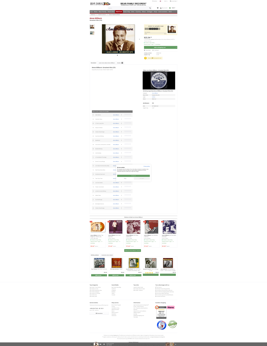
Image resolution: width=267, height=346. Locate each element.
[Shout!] (116, 263)
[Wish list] (157, 8)
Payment (135, 309)
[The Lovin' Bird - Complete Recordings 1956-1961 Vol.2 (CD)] (133, 263)
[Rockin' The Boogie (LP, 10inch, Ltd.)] (98, 227)
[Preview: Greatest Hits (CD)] (92, 26)
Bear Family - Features (138, 290)
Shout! (116, 269)
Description (93, 63)
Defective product (115, 309)
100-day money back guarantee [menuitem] (163, 288)
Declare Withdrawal (133, 342)
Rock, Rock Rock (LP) (114, 236)
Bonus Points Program (116, 305)
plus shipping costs (152, 39)
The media (136, 317)
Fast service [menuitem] (159, 287)
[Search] (150, 8)
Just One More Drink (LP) (169, 236)
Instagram (114, 290)
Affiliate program (137, 312)
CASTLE (153, 97)
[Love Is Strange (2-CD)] (151, 263)
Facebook (114, 288)
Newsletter (114, 314)
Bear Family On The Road (95, 293)
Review (120, 63)
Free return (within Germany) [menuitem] (163, 293)
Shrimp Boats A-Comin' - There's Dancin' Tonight (167, 269)
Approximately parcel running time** (141, 305)
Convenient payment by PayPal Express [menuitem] (165, 294)
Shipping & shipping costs (139, 315)
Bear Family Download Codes (96, 290)
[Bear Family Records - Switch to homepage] (100, 3)
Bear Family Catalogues (94, 291)
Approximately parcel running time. (158, 337)
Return (113, 311)
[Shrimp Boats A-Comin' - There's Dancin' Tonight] (168, 263)
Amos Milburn (96, 18)
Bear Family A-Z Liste (94, 288)
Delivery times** (115, 312)
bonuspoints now (157, 58)
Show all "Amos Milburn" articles (132, 250)
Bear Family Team (93, 296)
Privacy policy (147, 166)
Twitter (113, 293)
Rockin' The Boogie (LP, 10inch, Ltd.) (97, 236)
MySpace (113, 291)
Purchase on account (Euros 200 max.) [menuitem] (164, 290)
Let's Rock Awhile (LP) (132, 236)
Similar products (95, 255)
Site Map (135, 314)
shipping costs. (116, 335)
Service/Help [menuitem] (173, 1)
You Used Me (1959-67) (151, 236)
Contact (113, 306)
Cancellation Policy (115, 308)
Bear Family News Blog (116, 287)
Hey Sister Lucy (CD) (99, 269)
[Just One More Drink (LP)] (169, 227)
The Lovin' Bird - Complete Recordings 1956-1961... (133, 269)
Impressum (114, 315)
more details (149, 274)
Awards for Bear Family (138, 287)
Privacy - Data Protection (139, 306)
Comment (156, 50)
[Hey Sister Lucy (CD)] (99, 263)
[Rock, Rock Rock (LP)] (115, 227)
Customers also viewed (107, 255)
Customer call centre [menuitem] (161, 296)
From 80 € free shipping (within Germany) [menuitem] (165, 291)
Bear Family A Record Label (139, 288)
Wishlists (155, 1)
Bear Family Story (93, 294)
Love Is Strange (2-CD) (150, 269)
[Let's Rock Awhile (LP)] (133, 227)
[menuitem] (130, 8)
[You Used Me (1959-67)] (151, 227)
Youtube (113, 294)
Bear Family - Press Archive (95, 287)
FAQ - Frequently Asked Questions (141, 308)
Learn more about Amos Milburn (107, 63)
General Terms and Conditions (140, 311)
